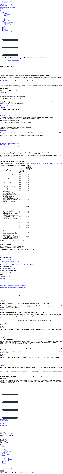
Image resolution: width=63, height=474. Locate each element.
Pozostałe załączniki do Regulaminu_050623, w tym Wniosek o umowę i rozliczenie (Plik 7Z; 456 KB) (16, 264)
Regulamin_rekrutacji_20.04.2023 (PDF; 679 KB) (8, 259)
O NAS (3, 446)
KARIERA (4, 463)
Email (1, 468)
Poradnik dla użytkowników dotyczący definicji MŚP (6, 105)
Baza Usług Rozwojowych (4, 144)
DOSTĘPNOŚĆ (5, 464)
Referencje (6, 449)
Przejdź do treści (4, 2)
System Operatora (3, 130)
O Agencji (6, 447)
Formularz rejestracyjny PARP (5, 115)
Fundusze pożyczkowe (7, 458)
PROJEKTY (4, 461)
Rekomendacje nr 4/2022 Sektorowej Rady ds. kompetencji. (9, 143)
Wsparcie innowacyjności (8, 457)
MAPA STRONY (3, 423)
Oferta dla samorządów (8, 459)
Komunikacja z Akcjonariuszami (9, 451)
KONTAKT (4, 462)
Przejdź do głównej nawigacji (7, 1)
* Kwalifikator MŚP (2, 107)
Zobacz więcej (2, 300)
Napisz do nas (6, 460)
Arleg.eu (7, 472)
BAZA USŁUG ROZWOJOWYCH (6, 283)
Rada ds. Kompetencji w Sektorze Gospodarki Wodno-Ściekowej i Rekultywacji (12, 287)
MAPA (12, 433)
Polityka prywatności (3, 419)
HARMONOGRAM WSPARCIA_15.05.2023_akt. (8, 268)
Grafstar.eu (33, 472)
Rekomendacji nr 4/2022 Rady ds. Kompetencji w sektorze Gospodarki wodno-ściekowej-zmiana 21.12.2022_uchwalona (43, 163)
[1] (0, 240)
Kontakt (5, 452)
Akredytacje (6, 448)
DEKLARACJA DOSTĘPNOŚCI (5, 425)
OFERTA (3, 455)
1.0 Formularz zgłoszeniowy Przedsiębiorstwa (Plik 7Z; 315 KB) (10, 261)
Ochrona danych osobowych (4, 420)
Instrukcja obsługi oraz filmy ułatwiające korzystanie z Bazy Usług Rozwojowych (13, 285)
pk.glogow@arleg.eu (7, 442)
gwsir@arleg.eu (2, 278)
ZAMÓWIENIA (7, 450)
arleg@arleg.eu (7, 433)
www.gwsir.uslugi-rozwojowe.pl (5, 272)
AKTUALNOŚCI (5, 453)
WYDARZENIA (7, 454)
